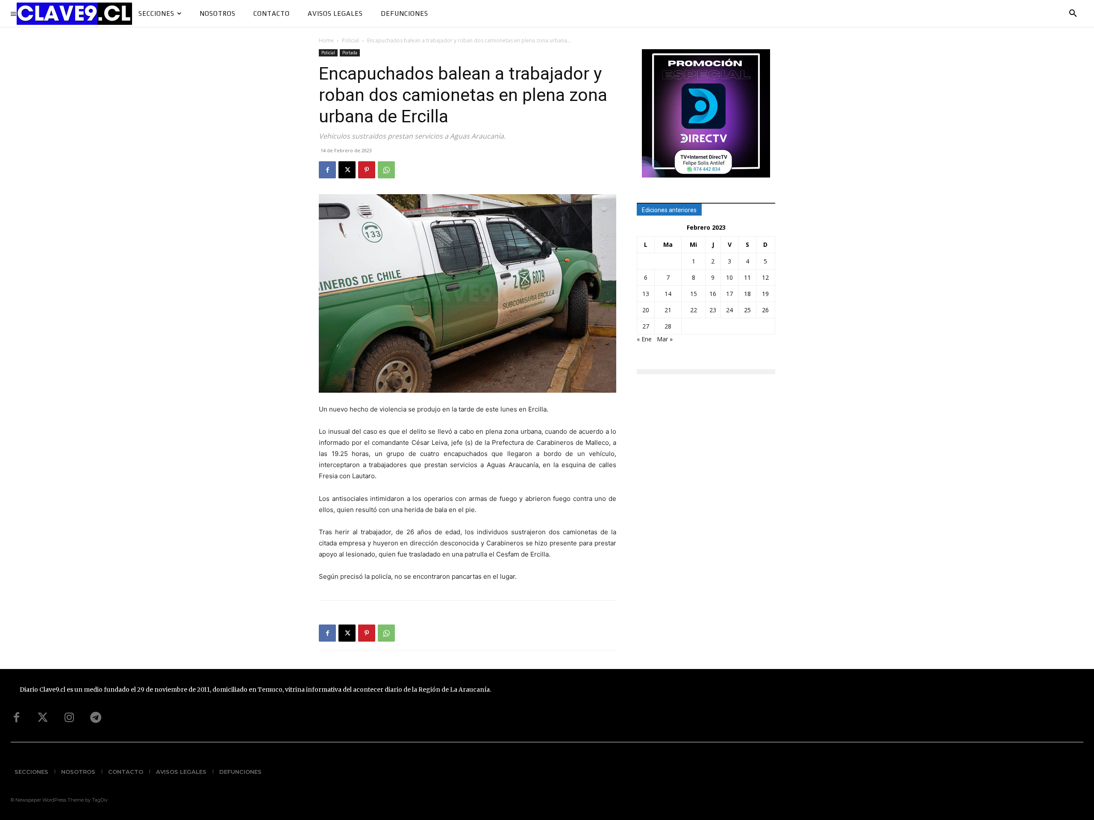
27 (645, 326)
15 (693, 294)
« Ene (644, 339)
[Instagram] (69, 717)
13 (645, 294)
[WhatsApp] (386, 169)
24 (729, 310)
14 (668, 294)
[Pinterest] (366, 169)
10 (729, 277)
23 (712, 310)
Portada (349, 53)
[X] (347, 169)
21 (668, 310)
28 (668, 326)
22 (693, 310)
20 (645, 310)
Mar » (665, 339)
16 (712, 294)
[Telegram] (95, 717)
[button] (1073, 13)
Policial (350, 40)
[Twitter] (42, 717)
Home (326, 40)
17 (729, 294)
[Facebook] (327, 169)
